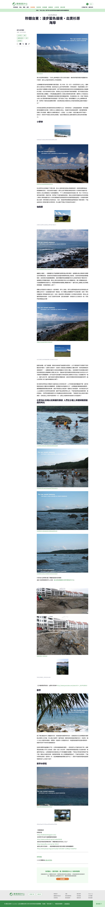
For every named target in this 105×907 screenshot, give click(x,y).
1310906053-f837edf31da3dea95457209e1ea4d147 (47, 488)
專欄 (24, 7)
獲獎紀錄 (79, 897)
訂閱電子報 (84, 7)
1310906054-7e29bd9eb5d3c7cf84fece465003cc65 (47, 531)
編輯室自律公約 (57, 895)
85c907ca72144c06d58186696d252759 (45, 184)
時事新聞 (15, 7)
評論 (20, 7)
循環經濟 (50, 7)
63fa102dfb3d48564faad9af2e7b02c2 (44, 806)
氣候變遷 (44, 7)
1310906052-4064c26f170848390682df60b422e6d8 (47, 445)
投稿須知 (56, 897)
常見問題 (79, 895)
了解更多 (67, 904)
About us (90, 893)
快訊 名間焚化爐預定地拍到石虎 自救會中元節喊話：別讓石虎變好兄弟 (52, 10)
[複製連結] (29, 44)
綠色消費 (62, 7)
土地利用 (56, 7)
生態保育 (38, 7)
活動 (66, 893)
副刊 (28, 7)
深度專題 (32, 7)
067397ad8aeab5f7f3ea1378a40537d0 (44, 269)
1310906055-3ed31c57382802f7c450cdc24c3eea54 (47, 573)
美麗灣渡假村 (21, 38)
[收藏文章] (17, 44)
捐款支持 (90, 7)
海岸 (25, 35)
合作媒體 (90, 895)
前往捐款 (62, 879)
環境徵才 (56, 893)
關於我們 (79, 893)
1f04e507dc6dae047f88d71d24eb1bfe (44, 342)
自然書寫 (22, 30)
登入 (91, 4)
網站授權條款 (68, 895)
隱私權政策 (67, 897)
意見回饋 (90, 897)
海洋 (27, 38)
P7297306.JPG (40, 73)
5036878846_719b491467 (42, 656)
